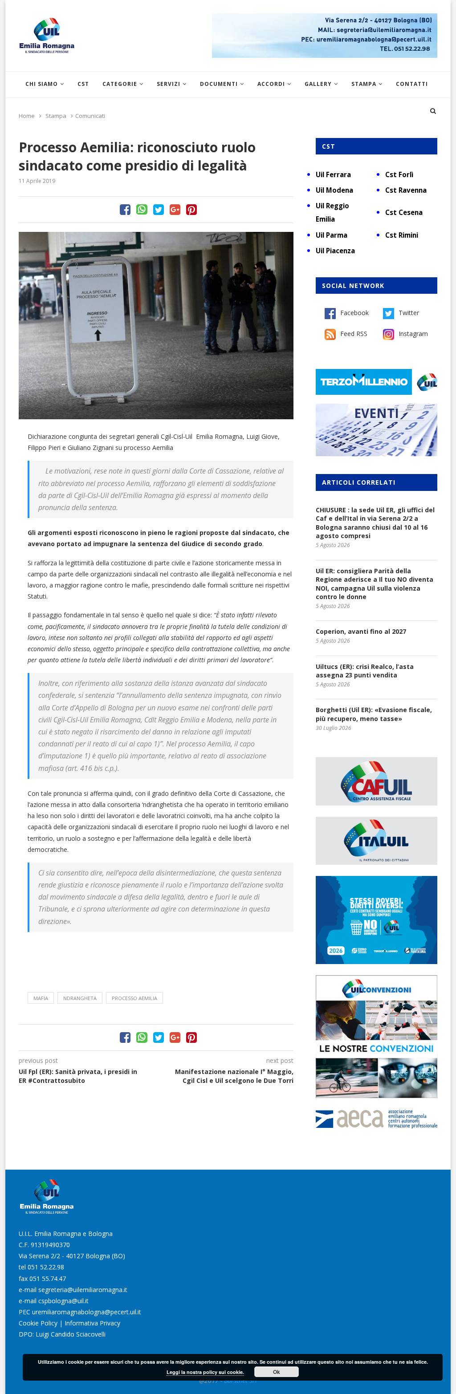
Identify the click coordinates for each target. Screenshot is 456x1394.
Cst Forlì (399, 174)
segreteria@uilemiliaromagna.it (82, 1289)
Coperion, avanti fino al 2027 (361, 631)
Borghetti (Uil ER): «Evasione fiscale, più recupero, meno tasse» (374, 714)
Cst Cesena (404, 212)
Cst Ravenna (406, 190)
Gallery (318, 84)
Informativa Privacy (92, 1323)
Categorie (119, 84)
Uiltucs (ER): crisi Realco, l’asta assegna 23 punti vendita (365, 671)
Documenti (219, 84)
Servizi (168, 84)
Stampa (363, 84)
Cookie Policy (38, 1323)
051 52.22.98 (46, 1267)
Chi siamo (41, 84)
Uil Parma (331, 235)
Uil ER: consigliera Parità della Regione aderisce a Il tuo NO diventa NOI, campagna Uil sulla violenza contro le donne (374, 584)
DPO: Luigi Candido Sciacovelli (62, 1334)
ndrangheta (80, 998)
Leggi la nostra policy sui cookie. (205, 1372)
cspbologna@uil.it (63, 1301)
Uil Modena (334, 190)
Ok (276, 1372)
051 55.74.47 (47, 1278)
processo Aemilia (134, 998)
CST (83, 84)
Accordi (271, 84)
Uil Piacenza (335, 250)
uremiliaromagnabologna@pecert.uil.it (86, 1312)
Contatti (412, 84)
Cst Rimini (401, 235)
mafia (40, 998)
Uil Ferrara (333, 174)
